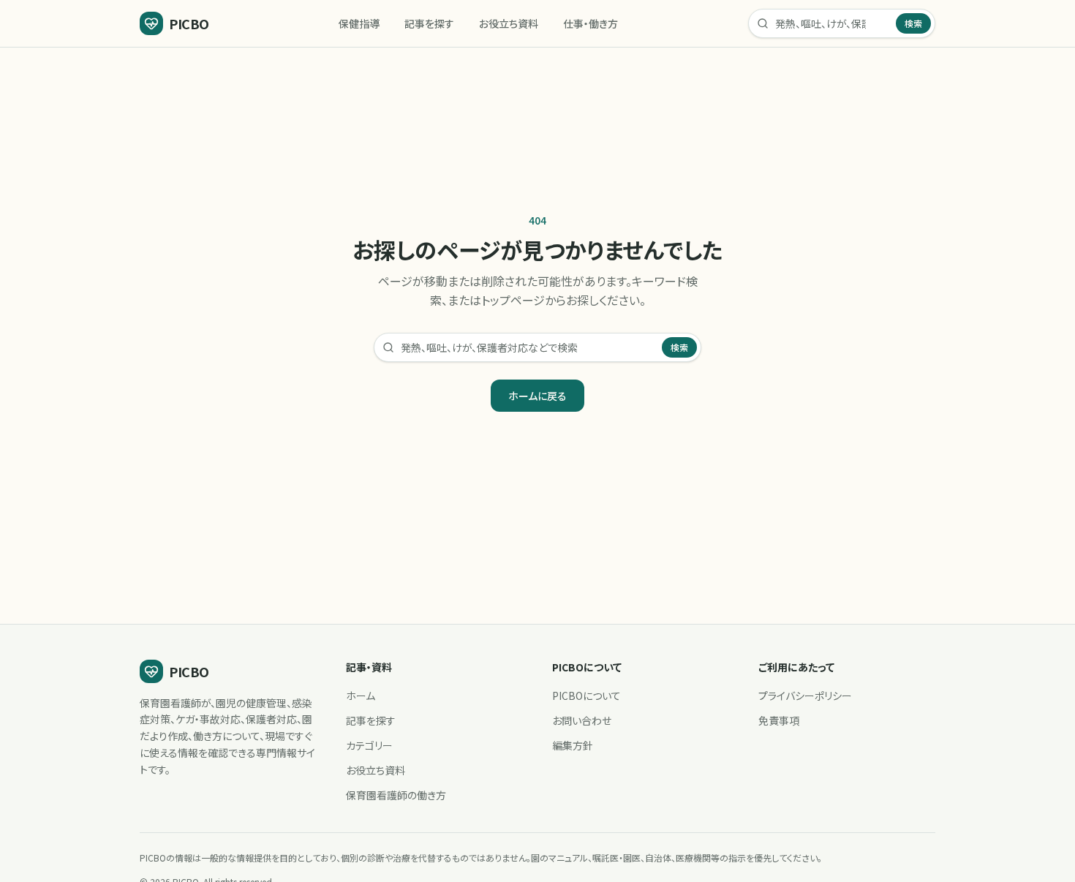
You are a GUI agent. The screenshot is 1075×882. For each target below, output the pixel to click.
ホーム (360, 695)
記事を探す (429, 23)
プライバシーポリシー (805, 695)
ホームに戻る (537, 395)
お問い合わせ (581, 720)
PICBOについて (586, 695)
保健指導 (359, 23)
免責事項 (778, 720)
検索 (913, 23)
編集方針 (572, 745)
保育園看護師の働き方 (396, 795)
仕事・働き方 (590, 23)
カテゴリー (369, 745)
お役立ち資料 (508, 23)
